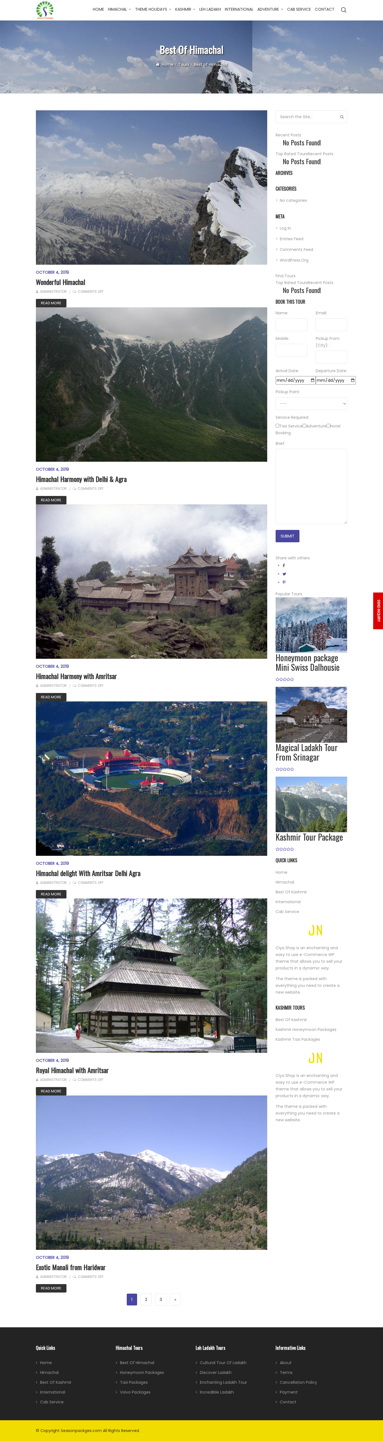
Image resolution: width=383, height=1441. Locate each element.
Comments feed (296, 249)
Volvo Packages (135, 1392)
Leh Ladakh (210, 9)
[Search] (342, 116)
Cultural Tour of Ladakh (223, 1362)
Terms (286, 1372)
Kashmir (183, 9)
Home (98, 9)
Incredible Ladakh (217, 1392)
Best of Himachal (137, 1362)
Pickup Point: (288, 392)
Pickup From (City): (328, 342)
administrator (53, 291)
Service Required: (292, 417)
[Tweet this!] (284, 574)
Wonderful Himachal (60, 282)
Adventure (268, 9)
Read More (51, 303)
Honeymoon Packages (142, 1372)
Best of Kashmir (291, 892)
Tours (183, 64)
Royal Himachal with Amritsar (72, 1070)
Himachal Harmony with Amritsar (76, 676)
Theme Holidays (151, 9)
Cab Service (299, 9)
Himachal (117, 9)
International (239, 9)
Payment (289, 1392)
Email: (321, 313)
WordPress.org (294, 260)
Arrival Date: (287, 371)
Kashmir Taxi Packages (298, 1039)
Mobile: (282, 338)
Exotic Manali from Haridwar (71, 1267)
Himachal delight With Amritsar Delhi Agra (88, 873)
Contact (324, 9)
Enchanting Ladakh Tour (223, 1382)
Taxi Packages (134, 1382)
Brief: (280, 443)
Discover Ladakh (216, 1372)
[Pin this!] (284, 582)
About (286, 1362)
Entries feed (291, 239)
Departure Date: (331, 371)
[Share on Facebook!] (284, 565)
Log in (285, 228)
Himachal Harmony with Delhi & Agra (81, 479)
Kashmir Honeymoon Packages (306, 1029)
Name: (282, 313)
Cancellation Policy (298, 1382)
